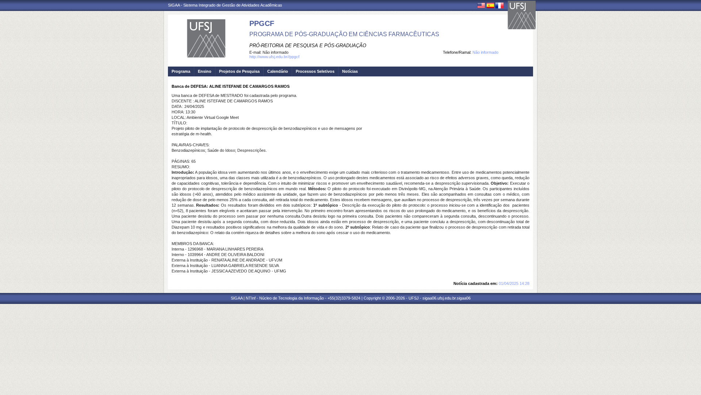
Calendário (277, 71)
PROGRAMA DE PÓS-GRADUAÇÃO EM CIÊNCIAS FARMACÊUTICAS (344, 34)
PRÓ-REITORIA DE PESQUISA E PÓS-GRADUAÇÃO (307, 45)
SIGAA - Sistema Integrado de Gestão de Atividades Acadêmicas (225, 5)
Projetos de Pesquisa (239, 71)
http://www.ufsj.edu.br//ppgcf (274, 56)
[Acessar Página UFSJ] (521, 15)
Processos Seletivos (315, 71)
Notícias (350, 71)
